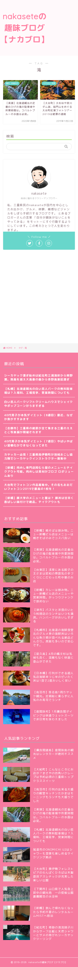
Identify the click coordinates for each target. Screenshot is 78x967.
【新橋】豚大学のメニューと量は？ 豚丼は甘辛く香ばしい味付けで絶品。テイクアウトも (39, 500)
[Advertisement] (63, 17)
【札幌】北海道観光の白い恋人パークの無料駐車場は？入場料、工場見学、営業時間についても (38, 391)
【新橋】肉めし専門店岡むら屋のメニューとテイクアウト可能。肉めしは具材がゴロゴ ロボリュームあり (39, 471)
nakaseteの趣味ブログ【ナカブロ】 (24, 27)
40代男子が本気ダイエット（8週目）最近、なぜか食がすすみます (38, 417)
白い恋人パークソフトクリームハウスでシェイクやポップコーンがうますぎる (38, 404)
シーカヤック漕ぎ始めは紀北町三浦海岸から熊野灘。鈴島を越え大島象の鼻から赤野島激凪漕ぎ (38, 377)
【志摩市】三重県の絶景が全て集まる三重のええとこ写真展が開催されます (38, 430)
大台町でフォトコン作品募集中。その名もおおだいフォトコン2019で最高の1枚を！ (38, 487)
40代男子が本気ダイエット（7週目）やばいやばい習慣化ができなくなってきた (38, 443)
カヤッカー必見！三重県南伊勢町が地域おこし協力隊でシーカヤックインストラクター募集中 (38, 456)
